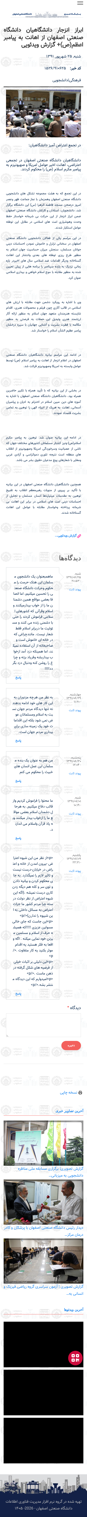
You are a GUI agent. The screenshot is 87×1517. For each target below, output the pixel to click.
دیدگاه (75, 1008)
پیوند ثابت (75, 589)
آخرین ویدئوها (73, 1309)
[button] (80, 3)
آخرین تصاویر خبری (69, 1111)
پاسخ (18, 678)
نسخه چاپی (69, 1093)
